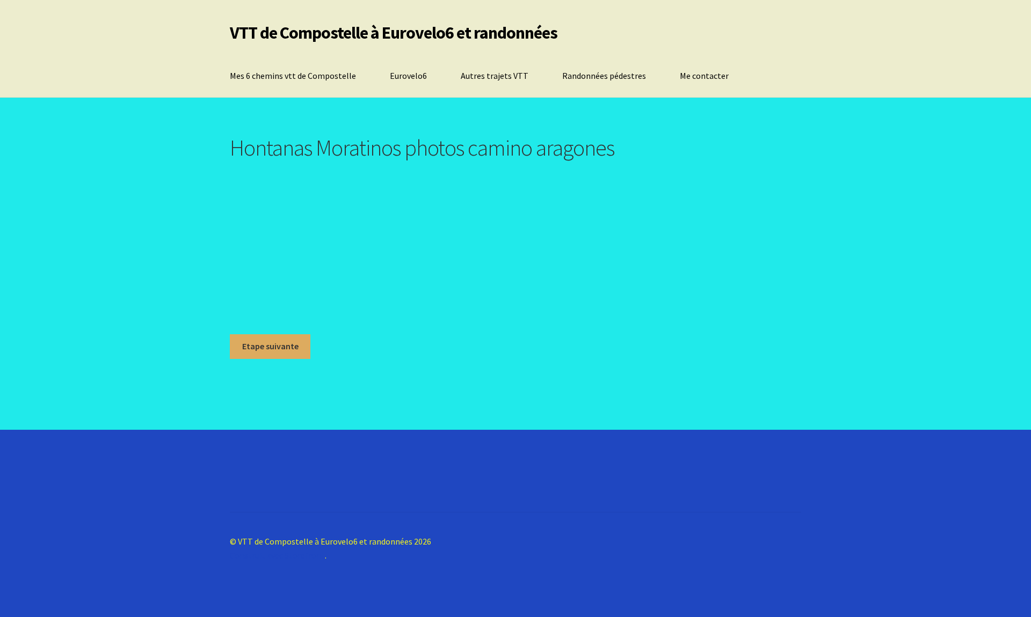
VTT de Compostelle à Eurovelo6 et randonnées (393, 32)
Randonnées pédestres (604, 75)
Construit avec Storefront (277, 555)
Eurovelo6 (408, 75)
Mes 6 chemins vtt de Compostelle (293, 75)
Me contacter (704, 75)
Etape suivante (270, 346)
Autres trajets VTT (494, 75)
